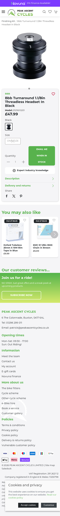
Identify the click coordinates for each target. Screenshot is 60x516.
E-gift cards (9, 371)
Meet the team (11, 356)
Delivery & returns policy (17, 440)
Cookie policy (10, 435)
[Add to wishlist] (24, 220)
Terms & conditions (13, 425)
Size (7, 135)
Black (8, 120)
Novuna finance (11, 376)
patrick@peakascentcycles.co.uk (29, 328)
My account (9, 366)
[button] (3, 11)
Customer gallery (12, 413)
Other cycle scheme (14, 398)
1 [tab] (30, 89)
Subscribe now (21, 295)
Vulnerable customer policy (18, 445)
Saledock (7, 469)
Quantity (10, 156)
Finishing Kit (8, 21)
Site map (50, 465)
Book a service (10, 408)
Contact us (8, 361)
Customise (49, 505)
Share (8, 191)
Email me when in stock (41, 155)
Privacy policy (10, 430)
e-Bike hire (8, 403)
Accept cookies (28, 505)
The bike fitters (11, 388)
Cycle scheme (10, 393)
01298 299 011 (14, 323)
